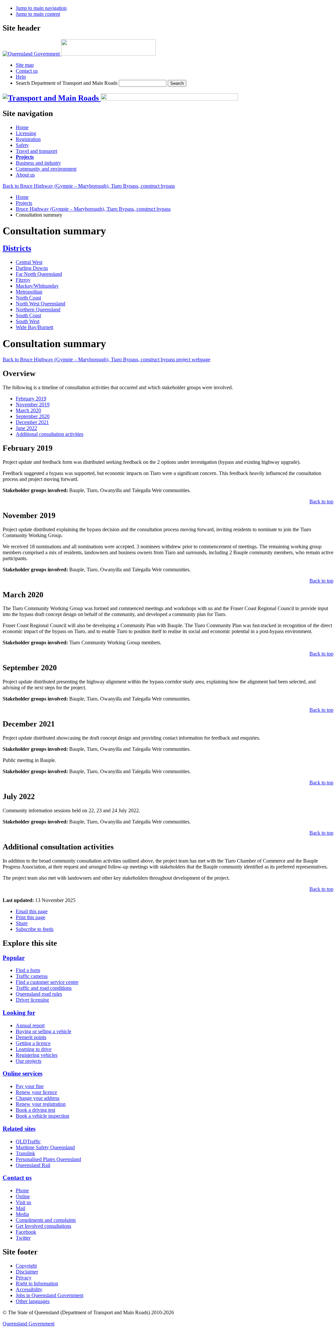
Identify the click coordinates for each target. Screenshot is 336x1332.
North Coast (28, 297)
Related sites (19, 1128)
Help (21, 77)
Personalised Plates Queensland (48, 1159)
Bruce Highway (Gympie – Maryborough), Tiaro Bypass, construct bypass (93, 209)
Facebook (26, 1232)
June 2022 (26, 428)
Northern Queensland (38, 309)
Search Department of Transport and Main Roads (66, 83)
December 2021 (32, 422)
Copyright (26, 1266)
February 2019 (31, 398)
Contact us (27, 71)
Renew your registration (41, 1104)
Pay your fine (30, 1086)
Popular (14, 957)
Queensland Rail (33, 1165)
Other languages (33, 1301)
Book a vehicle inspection (42, 1116)
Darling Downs (32, 268)
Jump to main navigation (41, 8)
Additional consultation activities (49, 434)
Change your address (37, 1098)
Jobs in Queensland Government (49, 1295)
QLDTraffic (28, 1141)
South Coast (28, 315)
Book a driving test (35, 1110)
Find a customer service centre (47, 982)
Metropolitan (29, 292)
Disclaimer (27, 1271)
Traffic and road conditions (44, 988)
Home (22, 197)
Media (22, 1214)
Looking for (19, 1012)
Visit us (23, 1202)
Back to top (321, 501)
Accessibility (29, 1289)
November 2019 (33, 404)
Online (23, 1196)
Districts (17, 248)
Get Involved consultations (43, 1226)
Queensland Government (28, 1323)
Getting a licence (33, 1043)
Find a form (28, 970)
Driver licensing (32, 1000)
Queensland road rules (39, 994)
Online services (22, 1073)
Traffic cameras (32, 976)
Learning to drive (34, 1049)
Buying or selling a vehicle (43, 1031)
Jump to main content (38, 14)
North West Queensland (40, 303)
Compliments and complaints (46, 1220)
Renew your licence (36, 1092)
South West (27, 321)
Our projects (28, 1061)
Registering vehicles (36, 1055)
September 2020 (33, 416)
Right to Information (37, 1283)
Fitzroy (23, 280)
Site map (25, 65)
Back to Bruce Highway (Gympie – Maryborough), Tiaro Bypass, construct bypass (89, 186)
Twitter (23, 1238)
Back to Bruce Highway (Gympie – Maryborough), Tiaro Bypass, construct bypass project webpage (106, 359)
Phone (22, 1190)
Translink (25, 1153)
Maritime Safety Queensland (45, 1147)
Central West (29, 262)
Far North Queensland (39, 274)
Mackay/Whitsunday (37, 286)
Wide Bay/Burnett (34, 327)
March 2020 (28, 410)
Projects (24, 203)
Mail (20, 1208)
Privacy (24, 1277)
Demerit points (31, 1037)
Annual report (30, 1025)
